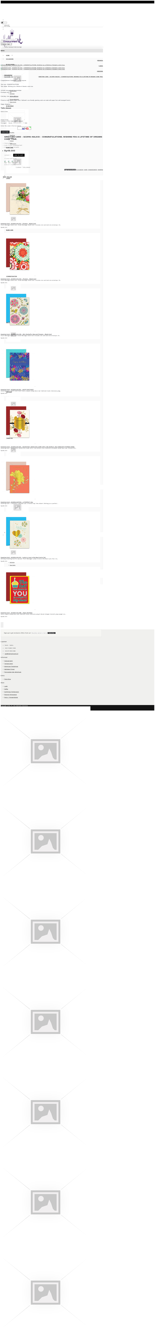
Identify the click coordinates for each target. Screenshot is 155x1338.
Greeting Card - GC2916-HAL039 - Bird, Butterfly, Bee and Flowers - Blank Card (26, 334)
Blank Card (9, 230)
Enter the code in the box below (11, 126)
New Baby (9, 392)
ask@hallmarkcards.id (11, 653)
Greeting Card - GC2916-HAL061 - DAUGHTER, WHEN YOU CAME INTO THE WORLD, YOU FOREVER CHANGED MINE (37, 446)
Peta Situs (7, 679)
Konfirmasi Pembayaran (11, 692)
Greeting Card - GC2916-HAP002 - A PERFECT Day (17, 502)
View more (13, 102)
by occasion (79, 169)
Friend (12, 141)
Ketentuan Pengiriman (11, 666)
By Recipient (10, 106)
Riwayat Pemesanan (10, 694)
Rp (6, 25)
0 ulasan (18, 167)
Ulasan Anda (4, 119)
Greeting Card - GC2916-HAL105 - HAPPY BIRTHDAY (17, 389)
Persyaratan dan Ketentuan (12, 672)
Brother (12, 132)
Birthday (12, 93)
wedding (100, 169)
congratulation (92, 169)
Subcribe (51, 633)
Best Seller (7, 177)
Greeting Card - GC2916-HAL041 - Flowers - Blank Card (18, 223)
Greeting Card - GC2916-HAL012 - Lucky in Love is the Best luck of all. (23, 557)
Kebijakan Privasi (9, 669)
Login (6, 686)
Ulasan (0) (8, 77)
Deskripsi (8, 75)
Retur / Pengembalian (11, 697)
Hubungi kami (8, 661)
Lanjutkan (5, 132)
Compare (13, 164)
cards (85, 169)
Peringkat (4, 123)
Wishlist (7, 164)
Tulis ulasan (26, 167)
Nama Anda (4, 111)
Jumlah (6, 155)
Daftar (6, 689)
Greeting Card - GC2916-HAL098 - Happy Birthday (16, 612)
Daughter (12, 135)
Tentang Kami (8, 663)
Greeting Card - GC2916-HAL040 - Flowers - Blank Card (18, 279)
